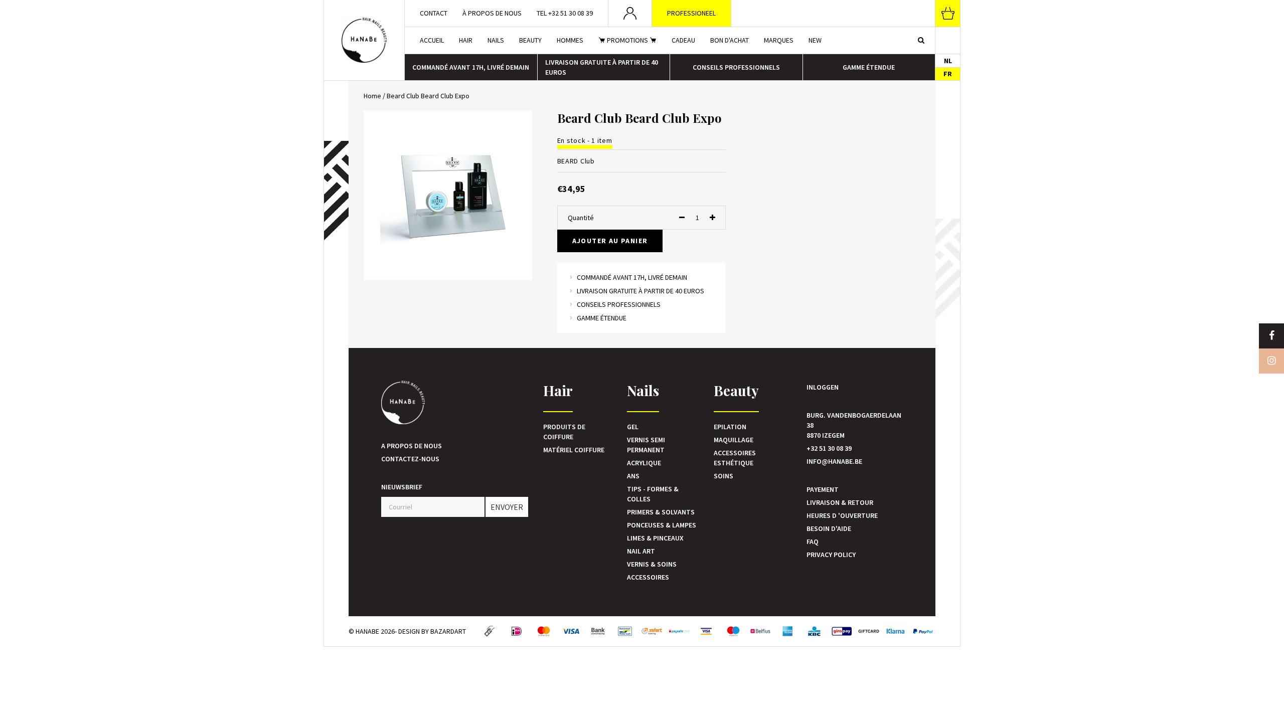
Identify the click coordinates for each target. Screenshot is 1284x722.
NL (948, 60)
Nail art (641, 551)
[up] (712, 218)
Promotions (627, 40)
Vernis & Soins (652, 564)
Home (372, 95)
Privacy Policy (831, 554)
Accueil (432, 40)
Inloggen (823, 387)
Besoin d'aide (829, 528)
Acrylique (644, 462)
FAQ (813, 541)
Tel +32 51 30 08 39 (565, 13)
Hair (465, 40)
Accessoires (648, 577)
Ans (633, 475)
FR (947, 73)
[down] (682, 218)
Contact (433, 13)
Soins (723, 475)
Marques (778, 40)
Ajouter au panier (610, 240)
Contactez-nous (410, 458)
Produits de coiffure (564, 431)
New (815, 40)
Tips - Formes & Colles (653, 493)
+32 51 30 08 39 (829, 448)
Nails (496, 40)
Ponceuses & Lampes (661, 524)
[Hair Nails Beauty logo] (364, 40)
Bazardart (448, 631)
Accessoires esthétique (735, 457)
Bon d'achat (729, 40)
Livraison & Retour (840, 502)
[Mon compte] (630, 13)
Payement (823, 489)
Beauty (530, 40)
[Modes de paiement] (489, 631)
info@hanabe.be (834, 461)
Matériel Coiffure (573, 449)
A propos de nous (411, 445)
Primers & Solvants (661, 511)
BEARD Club (576, 160)
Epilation (730, 426)
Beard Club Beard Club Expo (428, 95)
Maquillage (733, 439)
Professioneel (691, 13)
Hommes (570, 40)
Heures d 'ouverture (842, 515)
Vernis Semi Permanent (646, 444)
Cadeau (683, 40)
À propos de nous (492, 13)
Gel (632, 426)
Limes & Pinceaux (655, 538)
